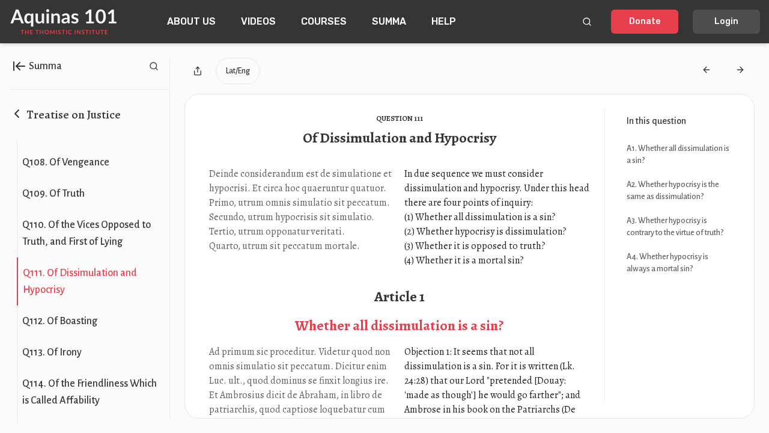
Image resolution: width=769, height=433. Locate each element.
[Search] (587, 22)
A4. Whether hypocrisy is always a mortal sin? (667, 263)
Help (443, 21)
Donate (644, 21)
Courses (324, 21)
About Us (191, 21)
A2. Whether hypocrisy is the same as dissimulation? (673, 190)
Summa (389, 21)
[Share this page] (197, 71)
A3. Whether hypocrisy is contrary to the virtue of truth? (675, 226)
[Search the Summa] (154, 66)
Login (726, 21)
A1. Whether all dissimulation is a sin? (678, 154)
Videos (258, 21)
